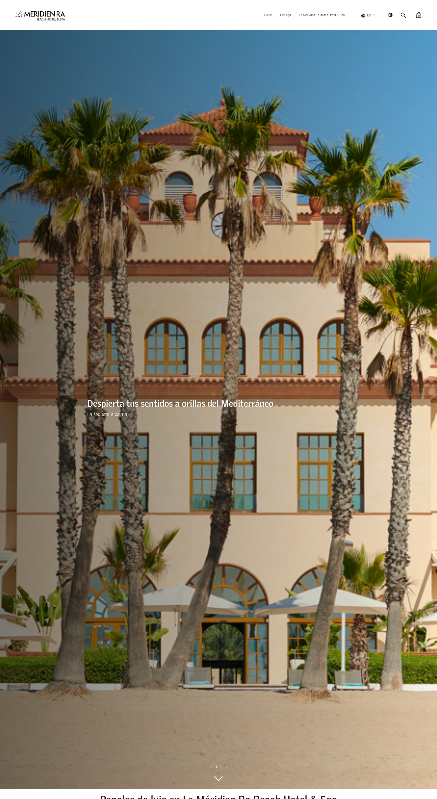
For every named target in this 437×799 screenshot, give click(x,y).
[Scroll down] (218, 779)
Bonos (268, 15)
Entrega (285, 15)
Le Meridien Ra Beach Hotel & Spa (322, 15)
